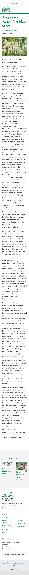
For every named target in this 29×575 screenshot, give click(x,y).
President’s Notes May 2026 (6, 471)
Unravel (14, 565)
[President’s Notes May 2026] (7, 464)
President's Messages (11, 30)
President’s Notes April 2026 (20, 474)
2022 (3, 30)
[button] (3, 471)
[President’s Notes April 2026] (21, 466)
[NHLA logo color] (6, 6)
